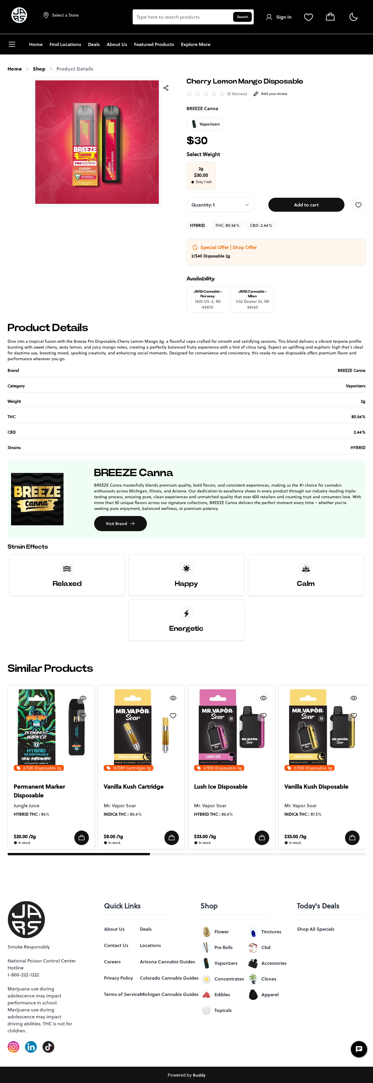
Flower (221, 931)
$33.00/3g (205, 836)
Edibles (222, 994)
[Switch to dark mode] (353, 17)
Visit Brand (116, 524)
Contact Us (116, 945)
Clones (268, 979)
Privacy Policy (118, 978)
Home (15, 69)
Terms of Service (122, 994)
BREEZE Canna (202, 108)
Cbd (265, 947)
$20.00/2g (25, 836)
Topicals (223, 1010)
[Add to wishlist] (358, 205)
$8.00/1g (113, 836)
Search (242, 16)
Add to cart (306, 205)
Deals (146, 929)
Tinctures (271, 931)
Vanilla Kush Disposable (316, 786)
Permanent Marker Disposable (39, 790)
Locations (150, 945)
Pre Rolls (223, 947)
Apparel (270, 994)
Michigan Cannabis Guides (169, 994)
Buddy (199, 1075)
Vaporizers (225, 963)
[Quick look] (83, 698)
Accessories (273, 963)
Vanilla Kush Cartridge (134, 786)
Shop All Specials (315, 929)
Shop (39, 69)
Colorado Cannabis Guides (169, 978)
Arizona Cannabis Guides (167, 961)
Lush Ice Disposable (221, 786)
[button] (81, 838)
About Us (114, 929)
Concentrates (229, 979)
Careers (112, 961)
